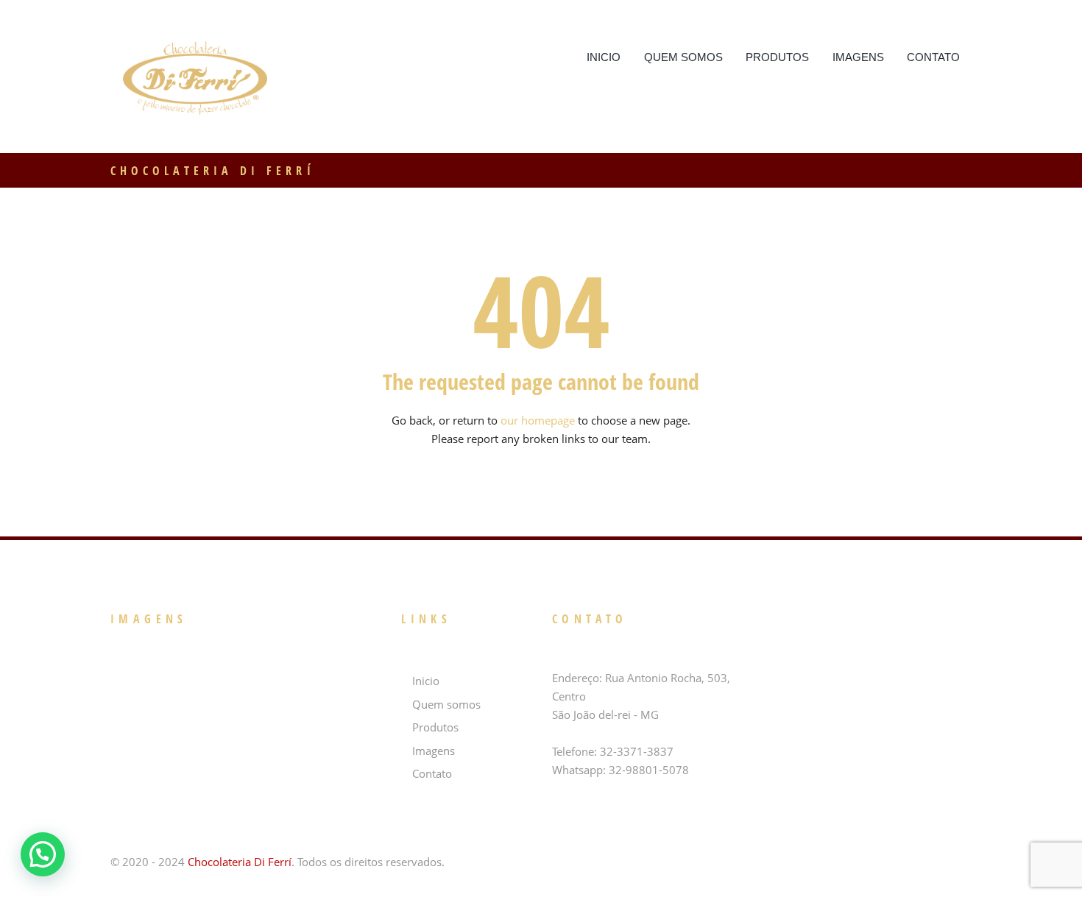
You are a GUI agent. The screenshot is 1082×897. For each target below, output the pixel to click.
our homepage (538, 420)
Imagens (858, 57)
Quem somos (683, 57)
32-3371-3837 (636, 751)
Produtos (777, 57)
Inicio (603, 57)
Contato (933, 57)
